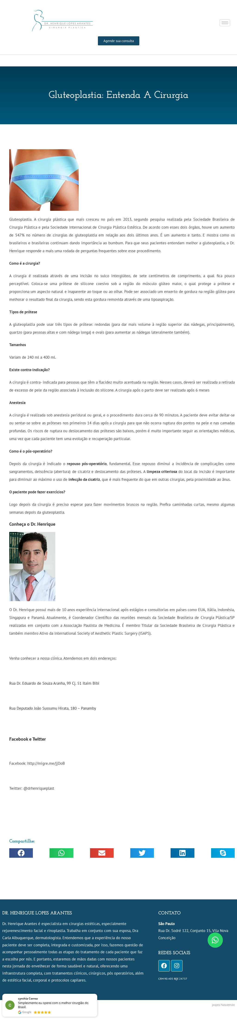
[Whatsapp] (215, 940)
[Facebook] (164, 966)
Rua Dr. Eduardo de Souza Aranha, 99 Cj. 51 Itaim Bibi (54, 683)
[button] (21, 853)
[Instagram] (177, 966)
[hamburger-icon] (225, 22)
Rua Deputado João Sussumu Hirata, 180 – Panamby (52, 708)
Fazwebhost (228, 1005)
